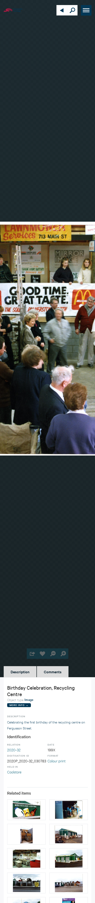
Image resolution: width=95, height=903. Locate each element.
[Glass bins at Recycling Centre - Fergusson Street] (26, 834)
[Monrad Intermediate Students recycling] (68, 809)
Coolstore (14, 771)
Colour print (56, 760)
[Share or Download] (32, 653)
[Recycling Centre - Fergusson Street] (68, 858)
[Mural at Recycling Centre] (26, 809)
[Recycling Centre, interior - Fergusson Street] (26, 858)
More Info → (19, 705)
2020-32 (14, 749)
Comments (53, 671)
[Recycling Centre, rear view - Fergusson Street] (68, 834)
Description (20, 671)
